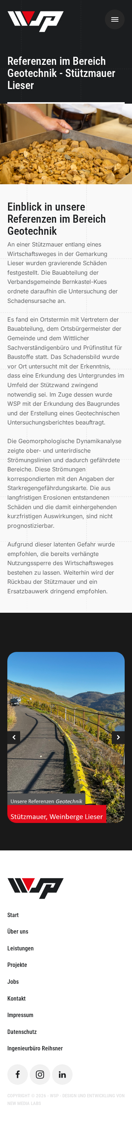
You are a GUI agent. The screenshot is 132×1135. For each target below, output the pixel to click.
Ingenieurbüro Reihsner (35, 1048)
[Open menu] (114, 19)
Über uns (17, 931)
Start (13, 915)
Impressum (20, 1015)
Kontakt (16, 998)
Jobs (13, 981)
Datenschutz (22, 1031)
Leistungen (20, 948)
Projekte (17, 964)
